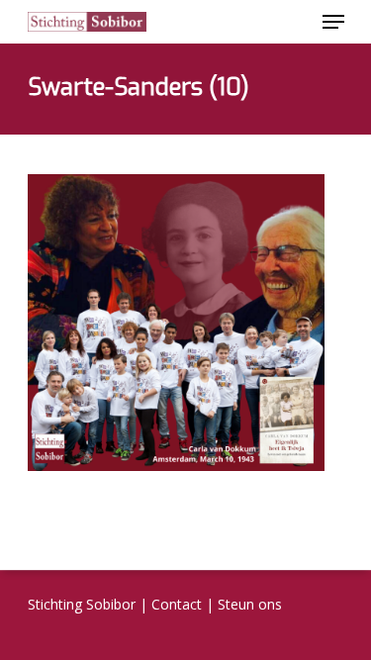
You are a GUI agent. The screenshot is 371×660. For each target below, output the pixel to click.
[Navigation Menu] (333, 22)
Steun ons (250, 604)
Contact (176, 604)
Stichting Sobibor (82, 604)
